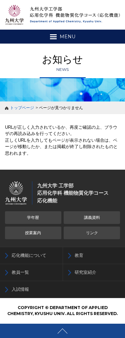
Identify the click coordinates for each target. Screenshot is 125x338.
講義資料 (92, 217)
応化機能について (29, 255)
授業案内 (33, 233)
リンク (92, 233)
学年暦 (33, 217)
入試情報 (20, 289)
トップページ (22, 107)
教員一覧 (20, 272)
